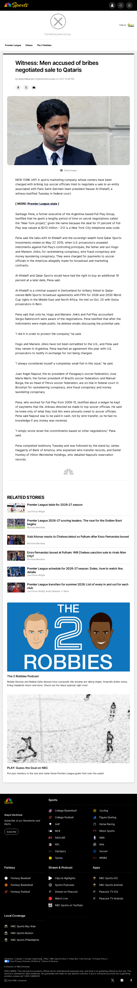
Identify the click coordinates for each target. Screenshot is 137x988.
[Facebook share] (18, 87)
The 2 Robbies (44, 45)
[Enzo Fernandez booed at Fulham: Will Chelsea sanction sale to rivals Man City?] (16, 556)
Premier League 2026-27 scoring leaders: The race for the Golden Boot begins (74, 522)
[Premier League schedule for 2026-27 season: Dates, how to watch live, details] (16, 572)
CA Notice (35, 961)
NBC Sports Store (58, 959)
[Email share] (34, 87)
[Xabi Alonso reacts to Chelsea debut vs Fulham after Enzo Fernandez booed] (16, 540)
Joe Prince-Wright (36, 511)
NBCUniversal (23, 966)
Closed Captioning (33, 959)
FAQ (46, 959)
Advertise (8, 959)
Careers (18, 959)
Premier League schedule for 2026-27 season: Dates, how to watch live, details (75, 570)
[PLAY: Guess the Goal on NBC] (68, 728)
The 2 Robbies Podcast (23, 676)
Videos (28, 45)
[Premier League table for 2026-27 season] (16, 508)
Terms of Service (50, 961)
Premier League (13, 45)
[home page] (16, 5)
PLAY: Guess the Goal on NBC (27, 768)
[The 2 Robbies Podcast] (68, 637)
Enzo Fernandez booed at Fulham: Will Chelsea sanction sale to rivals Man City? (76, 554)
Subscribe (11, 831)
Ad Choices (85, 959)
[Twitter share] (26, 87)
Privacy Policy (99, 959)
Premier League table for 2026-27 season (55, 504)
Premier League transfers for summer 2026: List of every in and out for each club (77, 586)
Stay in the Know (13, 814)
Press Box (73, 959)
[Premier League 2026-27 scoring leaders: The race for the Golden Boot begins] (16, 524)
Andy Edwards (26, 79)
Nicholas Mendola (36, 527)
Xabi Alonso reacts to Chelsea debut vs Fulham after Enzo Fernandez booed (78, 536)
